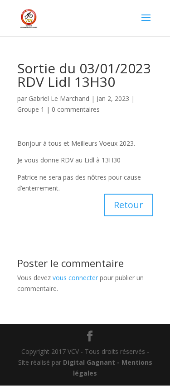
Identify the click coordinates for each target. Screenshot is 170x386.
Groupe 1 (30, 109)
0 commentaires (76, 109)
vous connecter (75, 277)
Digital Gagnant (89, 362)
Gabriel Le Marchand (59, 98)
